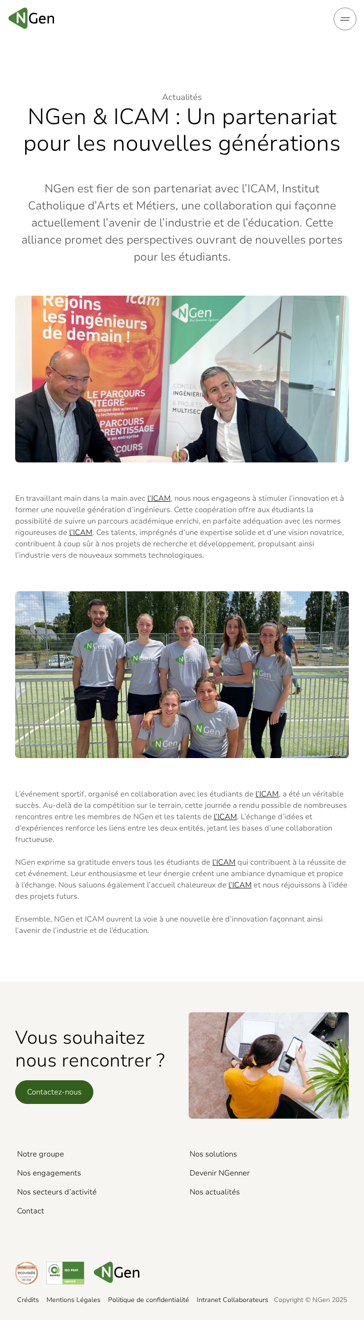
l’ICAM (159, 498)
